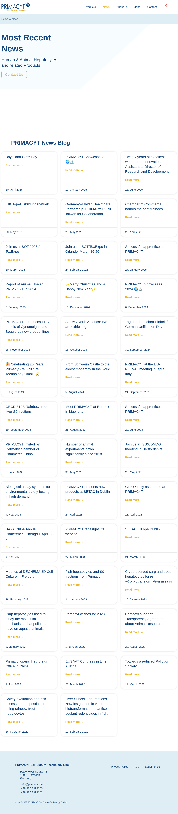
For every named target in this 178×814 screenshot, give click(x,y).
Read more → (15, 165)
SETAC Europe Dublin (142, 529)
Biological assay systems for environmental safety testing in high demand (28, 491)
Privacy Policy (119, 766)
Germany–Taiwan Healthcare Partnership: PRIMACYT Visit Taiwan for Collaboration (88, 209)
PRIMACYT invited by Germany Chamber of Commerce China (23, 449)
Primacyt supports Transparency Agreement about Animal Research (144, 619)
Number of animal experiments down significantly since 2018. (84, 449)
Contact (152, 6)
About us (122, 6)
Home (4, 19)
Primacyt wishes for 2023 (85, 614)
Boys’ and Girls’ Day (21, 157)
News (106, 6)
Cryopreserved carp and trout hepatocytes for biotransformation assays (148, 576)
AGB (136, 766)
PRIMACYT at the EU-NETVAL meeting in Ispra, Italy (145, 369)
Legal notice (152, 766)
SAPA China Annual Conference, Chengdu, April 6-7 (29, 534)
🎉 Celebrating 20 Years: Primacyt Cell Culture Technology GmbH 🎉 (25, 369)
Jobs (137, 6)
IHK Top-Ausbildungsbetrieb (27, 204)
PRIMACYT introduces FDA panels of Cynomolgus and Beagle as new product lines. (28, 326)
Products (90, 6)
